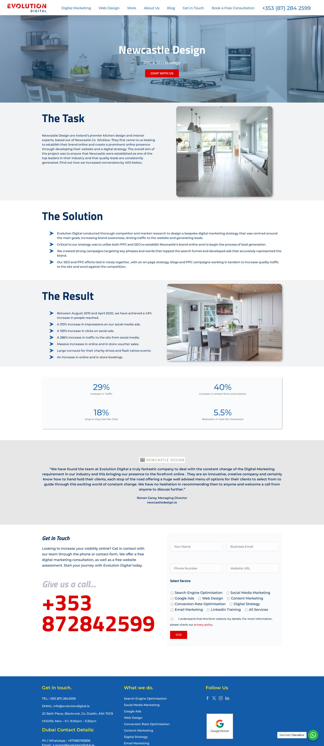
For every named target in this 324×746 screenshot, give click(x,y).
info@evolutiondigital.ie (71, 706)
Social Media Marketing (142, 705)
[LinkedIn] (227, 698)
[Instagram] (221, 698)
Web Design (133, 718)
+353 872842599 (98, 612)
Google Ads (132, 711)
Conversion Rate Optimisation (147, 724)
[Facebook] (207, 698)
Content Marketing (138, 730)
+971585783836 (79, 740)
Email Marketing (136, 743)
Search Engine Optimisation (145, 698)
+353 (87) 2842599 (62, 698)
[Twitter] (214, 698)
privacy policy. (203, 624)
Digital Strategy (136, 737)
